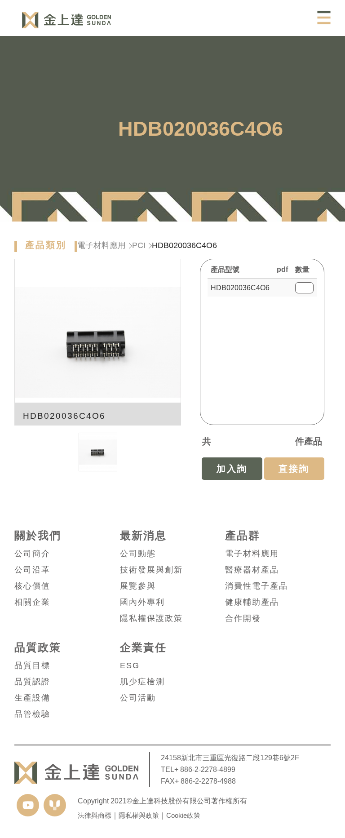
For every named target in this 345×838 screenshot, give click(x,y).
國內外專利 (142, 602)
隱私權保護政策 (151, 618)
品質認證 (32, 681)
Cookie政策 (183, 815)
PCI (139, 245)
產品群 (242, 535)
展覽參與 (138, 585)
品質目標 (32, 665)
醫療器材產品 (252, 569)
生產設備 (32, 697)
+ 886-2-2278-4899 (204, 769)
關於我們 (37, 535)
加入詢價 (232, 472)
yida (55, 805)
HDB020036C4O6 (240, 288)
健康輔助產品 (252, 602)
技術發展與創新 (151, 569)
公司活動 (138, 697)
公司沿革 (32, 569)
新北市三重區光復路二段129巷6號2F (240, 758)
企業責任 (143, 647)
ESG (130, 665)
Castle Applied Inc (66, 20)
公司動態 (138, 553)
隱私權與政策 (139, 815)
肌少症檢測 (142, 681)
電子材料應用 (101, 245)
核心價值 (32, 585)
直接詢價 (294, 472)
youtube (28, 805)
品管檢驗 (32, 713)
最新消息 (143, 535)
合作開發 (243, 618)
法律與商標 (94, 815)
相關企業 (32, 602)
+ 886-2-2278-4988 (205, 781)
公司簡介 (32, 553)
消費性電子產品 (256, 585)
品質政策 (37, 647)
